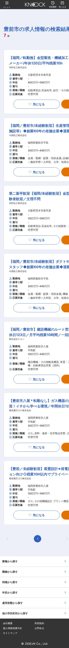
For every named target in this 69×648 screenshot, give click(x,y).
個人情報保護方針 (12, 628)
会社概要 (8, 623)
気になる (39, 104)
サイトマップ (10, 633)
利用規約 (39, 623)
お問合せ (39, 628)
